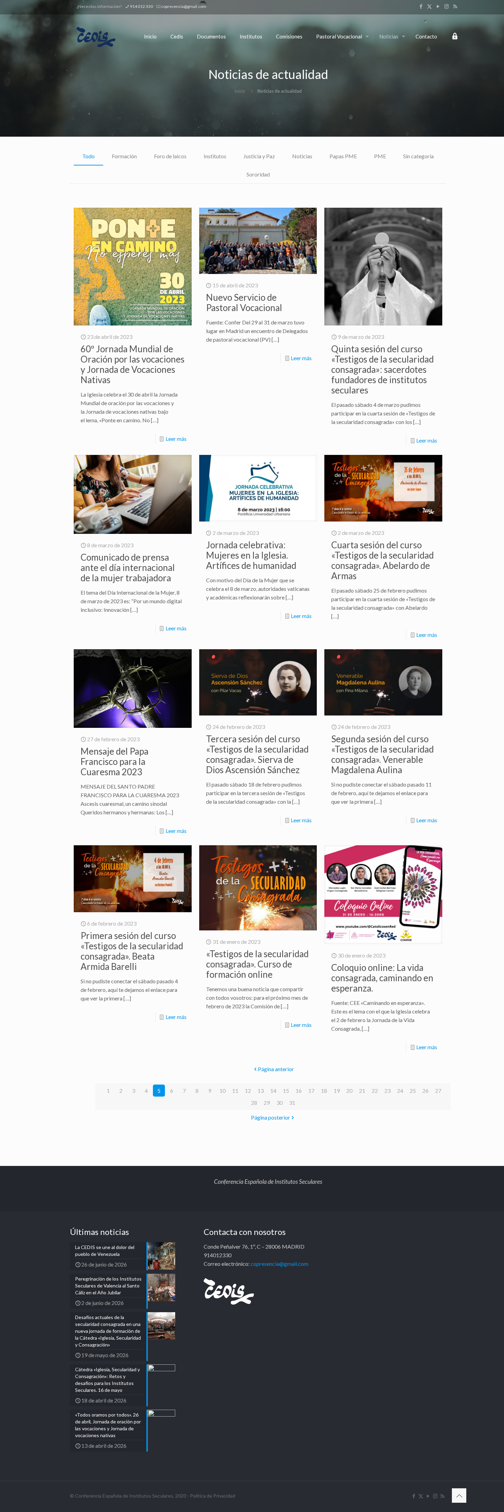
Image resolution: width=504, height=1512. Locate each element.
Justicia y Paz (259, 156)
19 (337, 1090)
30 (279, 1102)
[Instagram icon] (446, 6)
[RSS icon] (455, 6)
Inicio (240, 91)
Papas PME (343, 156)
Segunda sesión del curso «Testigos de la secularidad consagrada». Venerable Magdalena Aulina (382, 754)
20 (349, 1090)
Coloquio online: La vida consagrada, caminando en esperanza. (382, 978)
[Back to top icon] (459, 1495)
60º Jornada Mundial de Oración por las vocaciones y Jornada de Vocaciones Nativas (132, 364)
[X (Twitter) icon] (429, 6)
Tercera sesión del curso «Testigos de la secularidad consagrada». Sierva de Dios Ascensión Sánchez (257, 754)
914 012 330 (141, 6)
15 (286, 1090)
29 (267, 1102)
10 (222, 1090)
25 (413, 1090)
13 (260, 1090)
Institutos (215, 156)
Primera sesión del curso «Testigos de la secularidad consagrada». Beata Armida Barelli (132, 951)
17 (311, 1090)
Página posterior (270, 1117)
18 (324, 1090)
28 (254, 1102)
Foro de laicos (170, 156)
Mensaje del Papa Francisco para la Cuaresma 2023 (114, 761)
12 (248, 1090)
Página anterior (276, 1069)
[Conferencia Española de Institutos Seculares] (96, 36)
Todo (88, 156)
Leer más (176, 438)
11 (235, 1090)
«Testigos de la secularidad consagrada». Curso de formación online (257, 964)
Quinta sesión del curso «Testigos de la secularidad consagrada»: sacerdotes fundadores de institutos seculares (382, 369)
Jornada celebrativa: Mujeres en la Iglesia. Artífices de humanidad (251, 555)
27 (438, 1090)
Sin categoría (418, 156)
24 (400, 1090)
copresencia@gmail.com (183, 6)
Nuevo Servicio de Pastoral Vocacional (244, 302)
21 (362, 1090)
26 (425, 1090)
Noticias (302, 156)
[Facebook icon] (420, 6)
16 (299, 1090)
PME (380, 156)
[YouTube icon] (438, 6)
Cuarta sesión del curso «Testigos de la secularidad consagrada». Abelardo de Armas (382, 560)
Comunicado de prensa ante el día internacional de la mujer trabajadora (128, 567)
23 (387, 1090)
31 (292, 1102)
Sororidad (258, 174)
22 (375, 1090)
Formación (124, 156)
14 (273, 1090)
